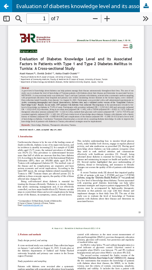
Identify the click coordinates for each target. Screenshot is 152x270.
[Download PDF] (146, 6)
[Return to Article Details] (6, 6)
